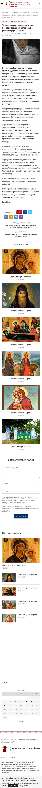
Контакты (14, 757)
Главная (5, 13)
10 (5, 706)
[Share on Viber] (21, 217)
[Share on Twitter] (30, 212)
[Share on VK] (6, 217)
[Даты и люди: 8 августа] (21, 295)
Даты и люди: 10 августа (21, 277)
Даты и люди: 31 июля (21, 447)
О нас (3, 757)
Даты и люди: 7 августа (21, 345)
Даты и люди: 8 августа (21, 311)
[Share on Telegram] (16, 217)
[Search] (40, 4)
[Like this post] (20, 212)
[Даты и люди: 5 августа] (21, 397)
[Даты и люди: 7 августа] (21, 329)
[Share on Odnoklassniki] (11, 217)
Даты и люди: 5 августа (21, 413)
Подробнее (24, 786)
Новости (15, 13)
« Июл (20, 722)
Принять (13, 786)
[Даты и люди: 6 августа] (21, 363)
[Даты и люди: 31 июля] (21, 431)
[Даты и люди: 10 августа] (21, 261)
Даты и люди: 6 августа (21, 379)
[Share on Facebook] (25, 212)
